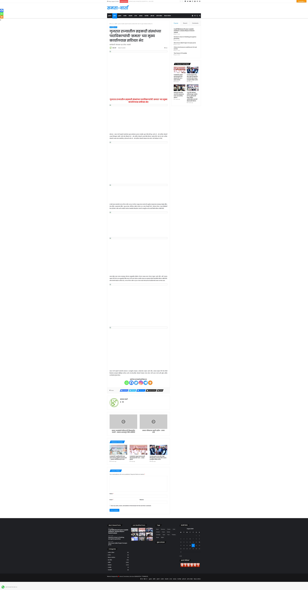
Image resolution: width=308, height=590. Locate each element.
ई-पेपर (136, 15)
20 (190, 545)
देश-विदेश (146, 15)
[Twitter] (136, 383)
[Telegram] (145, 383)
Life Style (158, 534)
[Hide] (0, 20)
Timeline (174, 534)
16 (199, 542)
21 (193, 545)
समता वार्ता (114, 47)
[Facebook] (131, 383)
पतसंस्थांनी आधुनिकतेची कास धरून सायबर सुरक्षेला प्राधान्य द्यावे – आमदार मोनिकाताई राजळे (118, 458)
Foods (163, 532)
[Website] (121, 402)
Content (158, 532)
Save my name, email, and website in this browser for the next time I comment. (131, 505)
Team (164, 534)
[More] (150, 383)
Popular (176, 23)
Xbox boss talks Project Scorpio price (185, 43)
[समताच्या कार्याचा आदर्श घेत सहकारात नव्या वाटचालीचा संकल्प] (179, 87)
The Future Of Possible (180, 53)
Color (174, 529)
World (162, 537)
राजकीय (124, 15)
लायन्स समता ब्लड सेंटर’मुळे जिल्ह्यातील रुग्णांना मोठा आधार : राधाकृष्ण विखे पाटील (144, 1)
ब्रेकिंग (114, 15)
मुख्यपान (109, 15)
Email (111, 499)
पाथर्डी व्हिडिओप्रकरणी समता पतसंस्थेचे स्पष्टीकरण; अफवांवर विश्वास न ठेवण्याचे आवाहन (184, 30)
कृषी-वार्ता (152, 15)
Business (163, 529)
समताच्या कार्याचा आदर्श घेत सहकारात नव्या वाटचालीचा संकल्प (179, 95)
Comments (195, 23)
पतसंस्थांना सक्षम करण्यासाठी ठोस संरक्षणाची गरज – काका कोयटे (137, 458)
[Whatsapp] (126, 383)
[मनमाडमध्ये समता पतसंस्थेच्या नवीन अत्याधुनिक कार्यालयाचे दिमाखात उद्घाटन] (149, 539)
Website (142, 499)
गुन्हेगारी (119, 15)
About (157, 529)
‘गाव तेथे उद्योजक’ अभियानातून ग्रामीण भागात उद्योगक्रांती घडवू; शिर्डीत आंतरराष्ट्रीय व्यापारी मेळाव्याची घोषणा (192, 97)
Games (168, 532)
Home (112, 23)
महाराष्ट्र (140, 15)
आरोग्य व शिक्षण (159, 15)
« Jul (180, 556)
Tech (168, 534)
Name (111, 493)
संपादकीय (130, 15)
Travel (157, 537)
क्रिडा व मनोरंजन (167, 15)
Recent (185, 23)
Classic (169, 529)
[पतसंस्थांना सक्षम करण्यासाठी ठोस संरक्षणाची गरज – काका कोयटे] (138, 450)
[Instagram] (141, 383)
